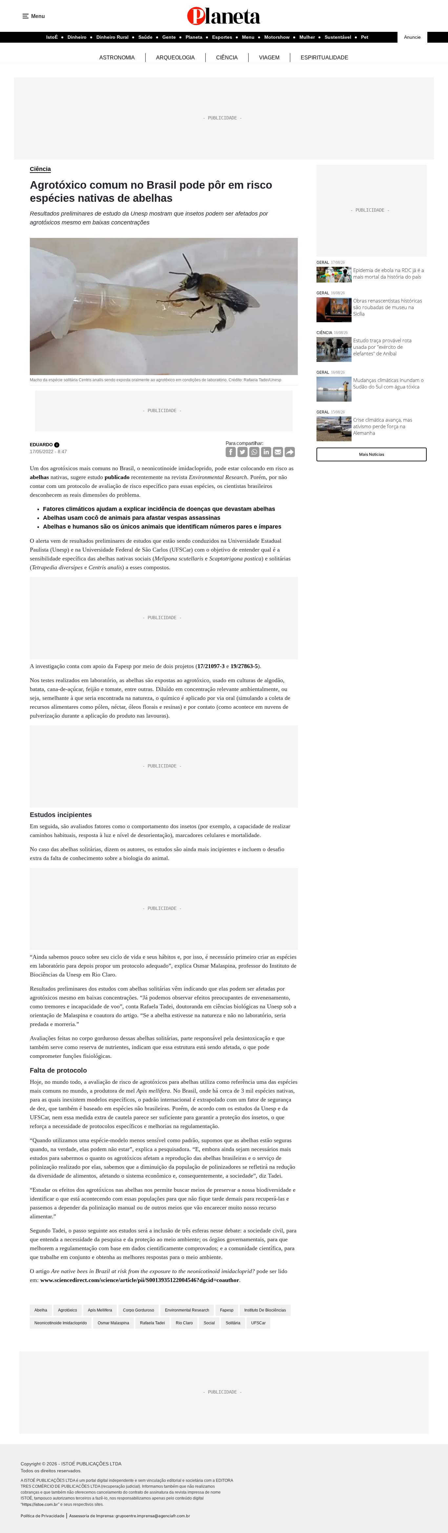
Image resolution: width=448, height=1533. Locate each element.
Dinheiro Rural (112, 37)
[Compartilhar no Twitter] (242, 452)
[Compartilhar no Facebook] (231, 452)
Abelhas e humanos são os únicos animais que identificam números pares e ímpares (162, 526)
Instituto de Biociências (265, 1310)
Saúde (145, 37)
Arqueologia (175, 57)
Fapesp (227, 1310)
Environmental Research (187, 1310)
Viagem (269, 57)
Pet (364, 37)
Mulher (307, 37)
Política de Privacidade (42, 1515)
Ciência (227, 57)
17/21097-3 (211, 666)
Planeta (194, 37)
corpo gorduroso (138, 1310)
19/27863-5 (244, 666)
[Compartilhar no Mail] (278, 452)
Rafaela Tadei (152, 1323)
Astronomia (117, 57)
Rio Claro (184, 1323)
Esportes (222, 37)
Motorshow (277, 37)
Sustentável (338, 37)
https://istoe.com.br (40, 1504)
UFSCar (258, 1323)
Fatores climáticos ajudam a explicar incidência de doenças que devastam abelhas (159, 509)
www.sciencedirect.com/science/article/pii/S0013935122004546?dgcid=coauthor (139, 1280)
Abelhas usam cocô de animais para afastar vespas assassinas (131, 517)
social (209, 1323)
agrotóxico (67, 1310)
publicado (117, 477)
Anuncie (412, 37)
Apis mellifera (100, 1310)
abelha (40, 1310)
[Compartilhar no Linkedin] (266, 452)
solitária (233, 1323)
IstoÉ (52, 37)
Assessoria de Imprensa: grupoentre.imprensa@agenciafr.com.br (129, 1515)
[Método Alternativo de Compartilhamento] (290, 452)
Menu (248, 37)
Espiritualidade (324, 57)
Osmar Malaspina (113, 1323)
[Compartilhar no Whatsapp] (254, 452)
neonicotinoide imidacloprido (60, 1323)
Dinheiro (77, 37)
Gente (169, 37)
